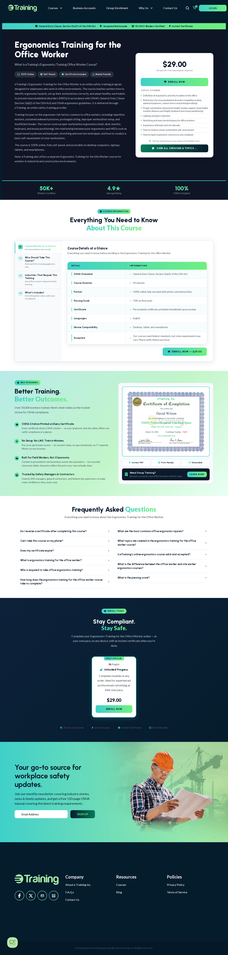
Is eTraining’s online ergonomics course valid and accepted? (154, 554)
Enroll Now (176, 82)
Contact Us (72, 899)
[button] (145, 8)
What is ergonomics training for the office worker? (51, 560)
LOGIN (213, 8)
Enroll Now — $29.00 (187, 351)
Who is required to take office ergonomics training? (51, 570)
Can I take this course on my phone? (41, 540)
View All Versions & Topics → (176, 148)
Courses (121, 884)
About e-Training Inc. (78, 884)
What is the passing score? (134, 577)
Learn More (197, 474)
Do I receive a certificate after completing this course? (53, 531)
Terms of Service (177, 892)
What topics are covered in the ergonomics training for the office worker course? (157, 542)
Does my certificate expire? (37, 550)
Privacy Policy (175, 884)
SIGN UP (82, 814)
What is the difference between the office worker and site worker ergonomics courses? (157, 566)
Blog (119, 892)
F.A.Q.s (69, 892)
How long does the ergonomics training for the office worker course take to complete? (61, 581)
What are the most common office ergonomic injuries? (150, 531)
